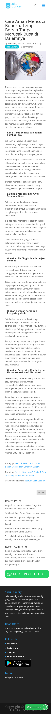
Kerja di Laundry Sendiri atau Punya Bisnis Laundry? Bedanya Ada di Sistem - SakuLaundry (24, 554)
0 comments (27, 46)
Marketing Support (16, 43)
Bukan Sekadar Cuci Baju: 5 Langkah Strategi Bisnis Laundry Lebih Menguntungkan (25, 561)
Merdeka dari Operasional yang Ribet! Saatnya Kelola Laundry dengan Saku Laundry (22, 520)
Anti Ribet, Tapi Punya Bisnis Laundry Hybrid (25, 513)
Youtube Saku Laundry (35, 480)
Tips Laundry (12, 46)
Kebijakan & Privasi (14, 677)
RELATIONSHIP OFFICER (29, 574)
